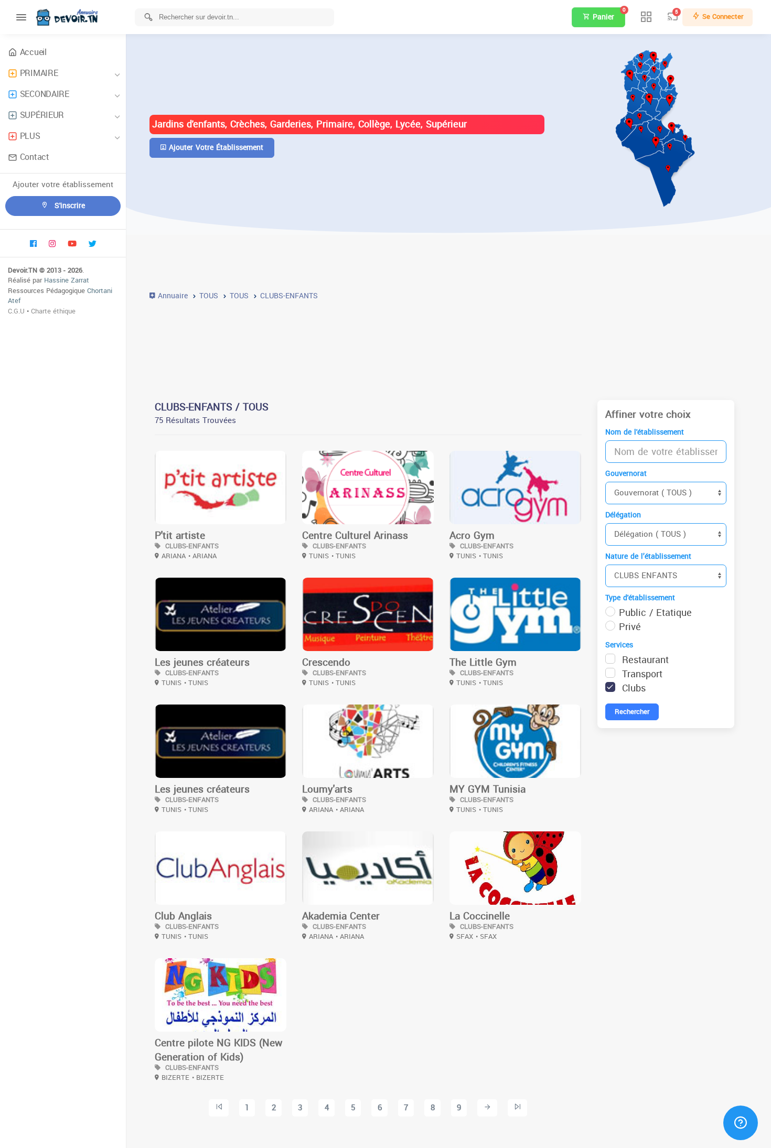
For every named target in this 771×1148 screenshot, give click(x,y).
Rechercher (632, 711)
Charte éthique (53, 311)
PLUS (30, 136)
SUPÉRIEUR (42, 115)
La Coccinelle (479, 916)
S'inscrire (68, 206)
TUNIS (319, 555)
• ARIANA (202, 555)
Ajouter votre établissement (214, 147)
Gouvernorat (626, 473)
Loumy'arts (327, 789)
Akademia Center (341, 916)
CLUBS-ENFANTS (191, 546)
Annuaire (171, 296)
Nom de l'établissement (644, 432)
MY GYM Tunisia (487, 789)
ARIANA (174, 555)
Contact (34, 157)
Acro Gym (472, 535)
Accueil (33, 52)
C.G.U (16, 311)
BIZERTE (175, 1077)
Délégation (623, 515)
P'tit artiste (180, 535)
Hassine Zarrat (66, 280)
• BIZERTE (208, 1077)
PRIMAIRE (39, 73)
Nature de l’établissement (648, 556)
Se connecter (721, 16)
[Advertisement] (448, 343)
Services (619, 645)
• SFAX (486, 936)
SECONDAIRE (44, 94)
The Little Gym (483, 662)
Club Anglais (183, 916)
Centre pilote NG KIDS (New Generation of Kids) (218, 1050)
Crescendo (326, 662)
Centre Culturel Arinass (355, 535)
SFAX (464, 936)
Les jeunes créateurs (202, 662)
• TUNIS (343, 555)
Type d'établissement (640, 597)
